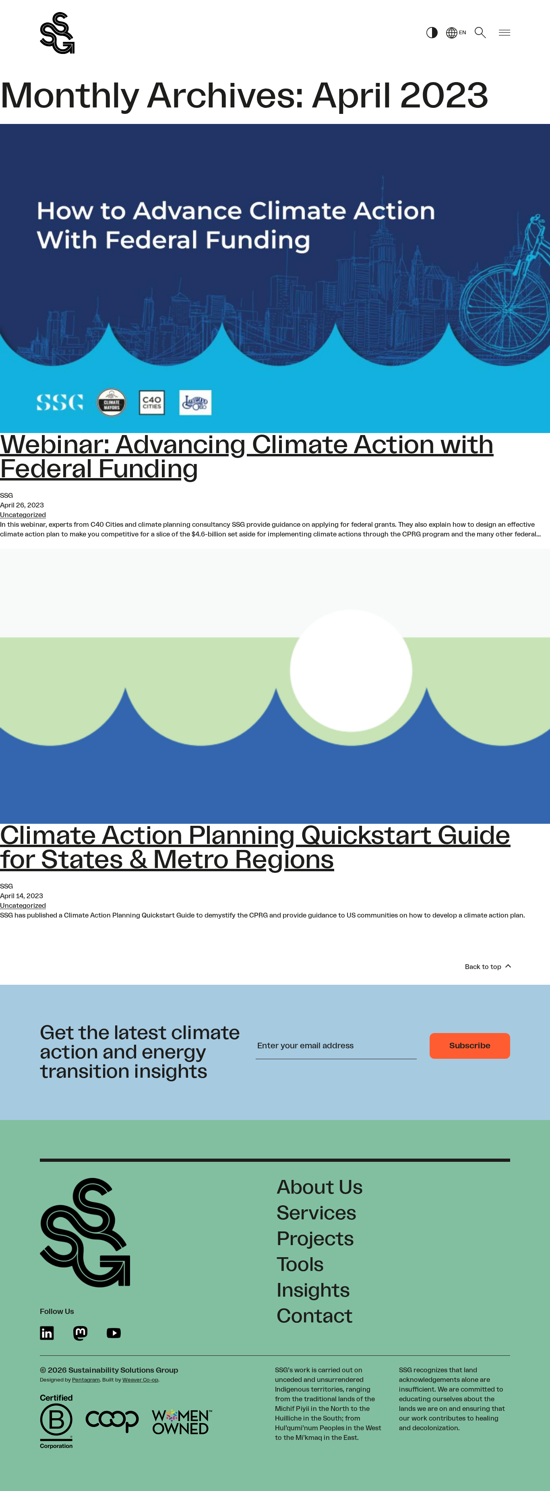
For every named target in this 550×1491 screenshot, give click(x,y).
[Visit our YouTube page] (114, 1333)
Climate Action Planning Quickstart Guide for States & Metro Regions (255, 848)
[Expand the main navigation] (504, 33)
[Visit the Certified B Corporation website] (56, 1421)
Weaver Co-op (140, 1380)
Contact (315, 1316)
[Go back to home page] (57, 33)
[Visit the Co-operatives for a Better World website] (112, 1422)
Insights (313, 1290)
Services (316, 1213)
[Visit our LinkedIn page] (47, 1333)
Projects (315, 1239)
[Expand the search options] (480, 32)
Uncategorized (23, 515)
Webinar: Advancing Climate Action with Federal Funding (247, 457)
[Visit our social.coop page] (80, 1333)
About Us (320, 1187)
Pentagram (86, 1380)
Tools (300, 1264)
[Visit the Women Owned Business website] (182, 1421)
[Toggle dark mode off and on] (432, 33)
